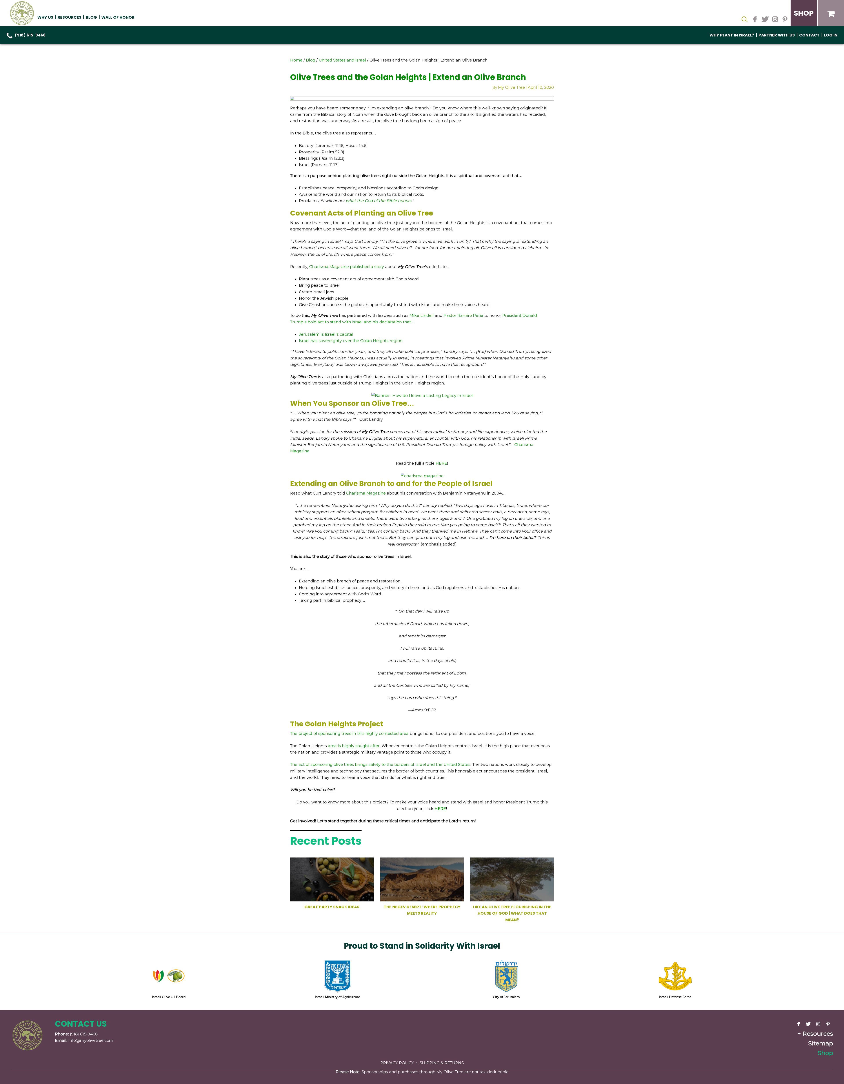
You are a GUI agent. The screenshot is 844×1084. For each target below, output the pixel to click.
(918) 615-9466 (30, 35)
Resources (817, 1033)
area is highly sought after (354, 745)
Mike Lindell (421, 315)
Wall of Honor (118, 17)
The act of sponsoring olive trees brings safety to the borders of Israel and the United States (380, 764)
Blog (91, 17)
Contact (809, 35)
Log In (830, 35)
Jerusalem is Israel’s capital (326, 334)
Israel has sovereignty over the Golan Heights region (350, 340)
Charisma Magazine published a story (346, 266)
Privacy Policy (397, 1062)
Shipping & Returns (442, 1062)
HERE (441, 463)
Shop (825, 1053)
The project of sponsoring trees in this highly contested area (349, 733)
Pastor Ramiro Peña (462, 315)
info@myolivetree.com (90, 1040)
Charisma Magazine (366, 493)
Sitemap (820, 1043)
